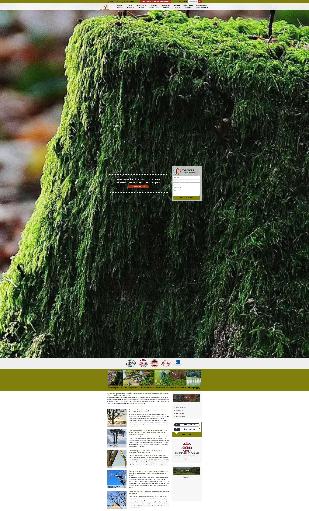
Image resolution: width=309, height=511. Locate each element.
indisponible (115, 2)
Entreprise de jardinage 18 (166, 6)
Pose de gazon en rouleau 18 (188, 6)
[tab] (154, 204)
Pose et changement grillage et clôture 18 (202, 6)
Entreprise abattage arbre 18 (154, 6)
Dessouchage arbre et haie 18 (142, 6)
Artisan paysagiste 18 (130, 6)
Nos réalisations (138, 186)
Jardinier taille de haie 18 (177, 6)
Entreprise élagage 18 (120, 6)
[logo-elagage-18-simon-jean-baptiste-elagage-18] (106, 6)
